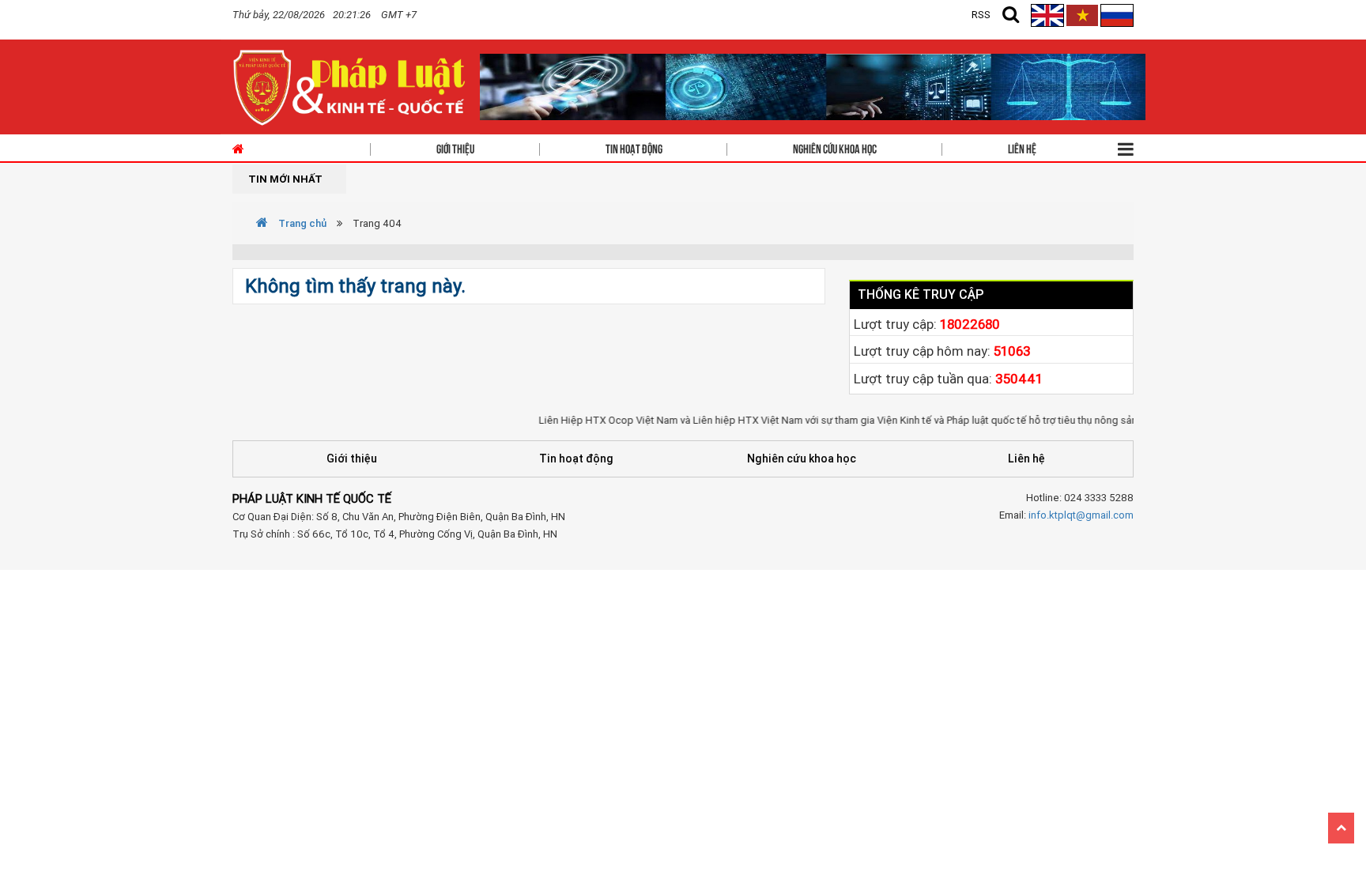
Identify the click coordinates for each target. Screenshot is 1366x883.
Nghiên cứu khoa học (835, 148)
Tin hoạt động (634, 148)
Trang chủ (301, 223)
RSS (981, 14)
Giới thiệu (455, 148)
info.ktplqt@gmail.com (1081, 515)
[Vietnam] (1082, 14)
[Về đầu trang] (1341, 828)
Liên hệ (1022, 148)
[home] (350, 85)
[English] (1048, 14)
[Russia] (1117, 14)
